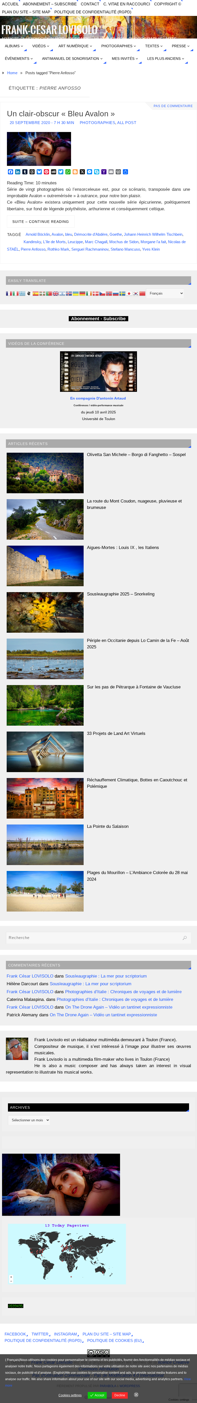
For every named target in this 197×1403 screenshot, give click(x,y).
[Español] (36, 293)
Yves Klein (151, 249)
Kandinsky (32, 242)
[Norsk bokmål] (109, 293)
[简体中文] (142, 293)
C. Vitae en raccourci (126, 4)
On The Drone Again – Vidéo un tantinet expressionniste (118, 1007)
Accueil (10, 4)
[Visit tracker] (67, 1283)
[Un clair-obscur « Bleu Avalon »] (61, 1214)
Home (12, 73)
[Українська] (76, 293)
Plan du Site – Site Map (26, 12)
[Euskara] (42, 293)
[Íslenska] (69, 293)
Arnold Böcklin (38, 234)
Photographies (97, 123)
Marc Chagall (96, 242)
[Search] (184, 938)
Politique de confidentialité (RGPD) (92, 12)
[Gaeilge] (89, 293)
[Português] (49, 293)
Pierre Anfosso (33, 249)
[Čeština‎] (102, 293)
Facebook (15, 1334)
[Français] (9, 293)
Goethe (116, 234)
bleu (68, 234)
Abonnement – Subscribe (50, 4)
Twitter (40, 1334)
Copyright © (167, 4)
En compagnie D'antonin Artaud (98, 398)
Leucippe (75, 242)
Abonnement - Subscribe (98, 318)
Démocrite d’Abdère (90, 234)
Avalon (57, 234)
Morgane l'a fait (153, 242)
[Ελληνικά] (22, 293)
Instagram (65, 1334)
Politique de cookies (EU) (114, 1340)
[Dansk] (96, 293)
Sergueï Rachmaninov (90, 249)
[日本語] (129, 293)
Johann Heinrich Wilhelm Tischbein (153, 234)
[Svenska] (122, 293)
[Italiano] (16, 293)
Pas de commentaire (173, 106)
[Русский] (116, 293)
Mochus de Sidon (124, 242)
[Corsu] (29, 293)
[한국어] (136, 293)
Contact (90, 4)
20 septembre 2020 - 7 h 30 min (42, 123)
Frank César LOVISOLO (30, 976)
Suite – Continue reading (40, 222)
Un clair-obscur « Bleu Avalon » (61, 113)
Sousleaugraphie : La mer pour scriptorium (106, 976)
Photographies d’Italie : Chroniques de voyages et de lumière (123, 991)
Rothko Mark (58, 249)
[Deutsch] (82, 293)
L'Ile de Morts (54, 242)
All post (126, 123)
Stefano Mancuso (125, 249)
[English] (56, 293)
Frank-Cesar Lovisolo (49, 30)
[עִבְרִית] (62, 293)
